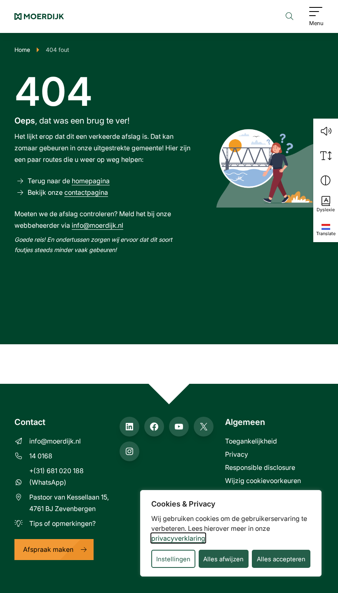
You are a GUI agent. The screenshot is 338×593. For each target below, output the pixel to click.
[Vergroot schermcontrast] (325, 180)
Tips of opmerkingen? (62, 523)
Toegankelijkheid (251, 441)
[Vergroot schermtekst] (325, 155)
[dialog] (231, 533)
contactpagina (86, 192)
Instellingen (173, 558)
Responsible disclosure (260, 467)
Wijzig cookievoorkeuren (263, 480)
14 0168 (40, 455)
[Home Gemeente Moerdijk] (39, 16)
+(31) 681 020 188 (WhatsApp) (56, 476)
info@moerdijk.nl (97, 225)
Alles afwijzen (223, 558)
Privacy (236, 454)
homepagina (91, 180)
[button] (325, 131)
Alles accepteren (281, 558)
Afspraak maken (48, 549)
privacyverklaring (178, 538)
